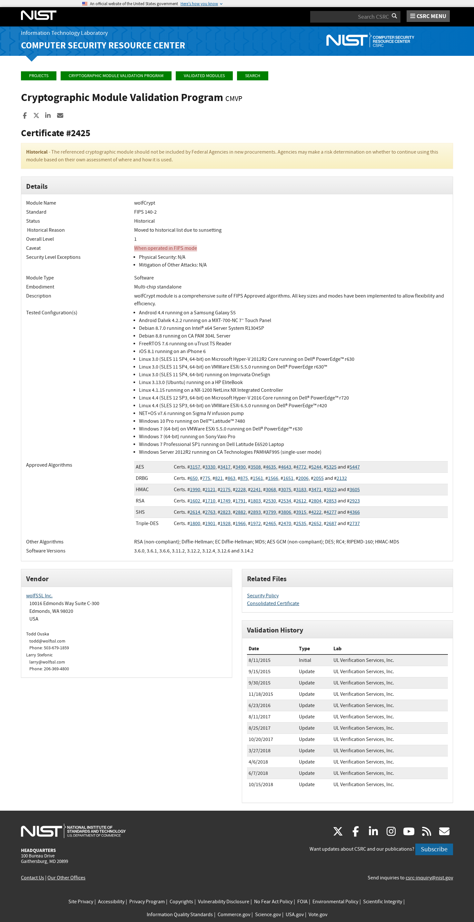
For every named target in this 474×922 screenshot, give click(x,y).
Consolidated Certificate (273, 603)
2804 (316, 501)
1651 (288, 478)
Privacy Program (147, 901)
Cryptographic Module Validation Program (116, 76)
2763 (210, 512)
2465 (271, 523)
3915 (301, 512)
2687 (331, 523)
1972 (256, 523)
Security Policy (263, 596)
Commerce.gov (234, 914)
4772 (301, 467)
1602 (195, 501)
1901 (210, 523)
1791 (240, 501)
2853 (331, 501)
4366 (355, 512)
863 (231, 478)
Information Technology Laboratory (64, 33)
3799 (271, 512)
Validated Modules (204, 76)
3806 (286, 512)
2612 (301, 501)
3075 (286, 489)
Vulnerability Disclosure (223, 901)
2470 (286, 523)
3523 (331, 489)
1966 (240, 523)
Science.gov (268, 914)
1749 (225, 501)
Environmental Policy (335, 901)
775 (206, 478)
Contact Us (32, 878)
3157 (195, 467)
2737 (355, 523)
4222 (316, 512)
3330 (210, 467)
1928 (225, 523)
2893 (256, 512)
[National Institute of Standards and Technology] (73, 830)
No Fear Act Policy (273, 901)
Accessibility (111, 901)
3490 (240, 467)
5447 (355, 467)
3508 (256, 467)
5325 (331, 467)
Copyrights (181, 901)
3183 (301, 489)
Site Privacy (80, 901)
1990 (195, 489)
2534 (286, 501)
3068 (271, 489)
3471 (316, 489)
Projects (38, 76)
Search (252, 76)
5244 (316, 467)
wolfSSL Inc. (39, 596)
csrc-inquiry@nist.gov (429, 878)
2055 (318, 478)
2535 (301, 523)
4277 (331, 512)
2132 (342, 478)
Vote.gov (318, 914)
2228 (240, 489)
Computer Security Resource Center (103, 45)
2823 (225, 512)
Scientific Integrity (382, 901)
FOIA (302, 901)
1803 (256, 501)
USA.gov (295, 914)
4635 (271, 467)
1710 (210, 501)
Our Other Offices (66, 878)
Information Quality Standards (180, 914)
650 (194, 478)
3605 (355, 489)
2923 (355, 501)
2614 (195, 512)
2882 (240, 512)
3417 (225, 467)
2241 (256, 489)
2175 (225, 489)
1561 (258, 478)
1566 (273, 478)
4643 (286, 467)
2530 (271, 501)
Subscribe (434, 849)
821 (219, 478)
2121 (210, 489)
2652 (316, 523)
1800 (195, 523)
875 (244, 478)
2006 (303, 478)
